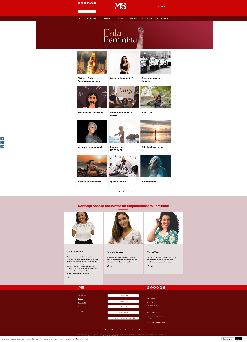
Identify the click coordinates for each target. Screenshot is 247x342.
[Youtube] (88, 3)
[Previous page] (111, 191)
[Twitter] (91, 3)
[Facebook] (82, 3)
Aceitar (238, 339)
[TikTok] (94, 3)
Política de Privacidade (82, 339)
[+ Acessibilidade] (2, 146)
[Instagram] (79, 3)
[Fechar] (245, 338)
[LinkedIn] (85, 3)
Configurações (227, 339)
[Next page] (136, 191)
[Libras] (2, 138)
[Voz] (2, 142)
